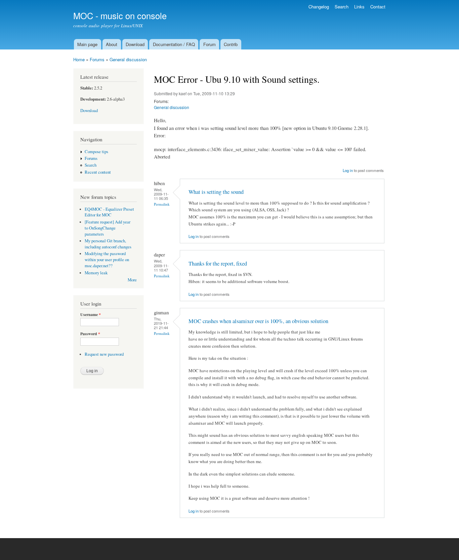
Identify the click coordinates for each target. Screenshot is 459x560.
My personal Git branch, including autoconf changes (108, 244)
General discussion (128, 59)
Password (90, 334)
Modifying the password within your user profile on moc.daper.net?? (107, 260)
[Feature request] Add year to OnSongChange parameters (107, 228)
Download (135, 44)
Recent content (98, 172)
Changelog (318, 6)
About (111, 44)
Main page (87, 44)
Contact (377, 6)
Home (79, 59)
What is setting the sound (216, 192)
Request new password (104, 354)
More (132, 280)
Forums (97, 59)
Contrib (231, 44)
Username (90, 314)
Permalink (162, 204)
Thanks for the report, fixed (218, 263)
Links (359, 6)
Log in (348, 170)
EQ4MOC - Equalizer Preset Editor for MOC (109, 212)
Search (341, 6)
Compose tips (96, 151)
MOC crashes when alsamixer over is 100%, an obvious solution (258, 321)
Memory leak (96, 273)
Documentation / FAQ (174, 44)
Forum (209, 44)
